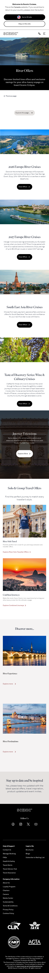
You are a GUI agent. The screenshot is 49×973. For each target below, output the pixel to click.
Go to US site (27, 17)
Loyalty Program (9, 887)
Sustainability (8, 902)
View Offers (23, 187)
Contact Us (7, 850)
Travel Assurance (9, 873)
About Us (6, 883)
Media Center (8, 898)
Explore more (8, 684)
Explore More (23, 454)
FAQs (5, 857)
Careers (6, 894)
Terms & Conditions (10, 906)
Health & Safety (9, 861)
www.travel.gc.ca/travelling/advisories (29, 966)
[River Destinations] (24, 719)
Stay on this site (24, 24)
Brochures (29, 850)
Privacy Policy (8, 910)
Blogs (28, 854)
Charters (6, 890)
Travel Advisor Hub (10, 869)
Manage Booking (9, 854)
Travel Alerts (7, 865)
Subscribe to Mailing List (35, 857)
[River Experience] (24, 651)
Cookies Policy (8, 913)
